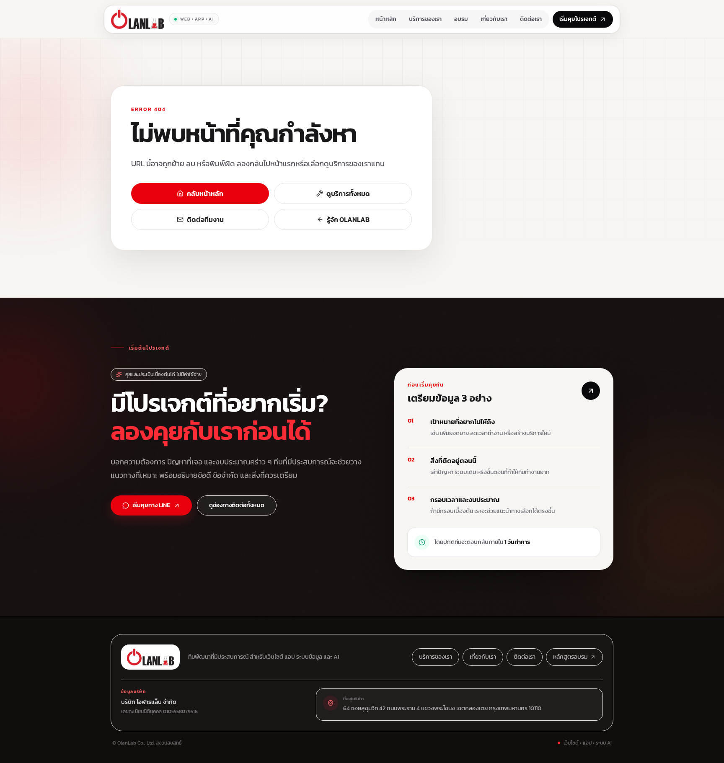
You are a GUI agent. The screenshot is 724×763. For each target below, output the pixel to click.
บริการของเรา (425, 19)
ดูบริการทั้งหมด (348, 193)
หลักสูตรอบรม (570, 656)
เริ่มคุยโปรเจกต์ (577, 19)
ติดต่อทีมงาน (205, 219)
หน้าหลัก (385, 19)
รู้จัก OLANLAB (348, 219)
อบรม (461, 19)
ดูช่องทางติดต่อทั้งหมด (236, 505)
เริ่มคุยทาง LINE (151, 505)
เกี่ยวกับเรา (494, 19)
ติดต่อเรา (531, 19)
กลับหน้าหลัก (205, 193)
